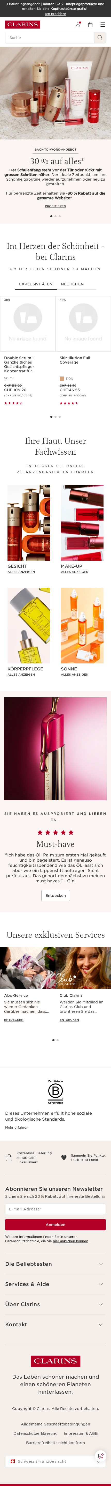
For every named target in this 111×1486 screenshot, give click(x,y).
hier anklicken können (70, 1254)
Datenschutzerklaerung (35, 1447)
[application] (28, 989)
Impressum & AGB (81, 1447)
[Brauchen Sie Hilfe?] (100, 1456)
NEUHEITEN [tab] (72, 284)
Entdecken (55, 895)
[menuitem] (78, 24)
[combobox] (55, 1475)
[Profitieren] (55, 93)
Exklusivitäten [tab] (36, 284)
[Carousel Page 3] (60, 216)
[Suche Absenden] (100, 37)
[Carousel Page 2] (55, 216)
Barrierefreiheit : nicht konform (55, 1456)
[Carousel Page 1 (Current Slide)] (51, 216)
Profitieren (55, 206)
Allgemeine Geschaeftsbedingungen (55, 1438)
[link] (28, 572)
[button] (100, 1456)
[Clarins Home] (22, 24)
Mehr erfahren (16, 1127)
